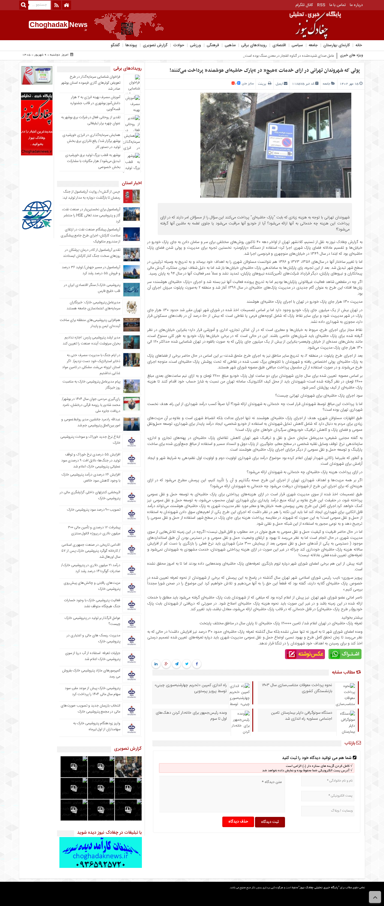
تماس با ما (337, 5)
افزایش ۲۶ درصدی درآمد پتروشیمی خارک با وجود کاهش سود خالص (91, 478)
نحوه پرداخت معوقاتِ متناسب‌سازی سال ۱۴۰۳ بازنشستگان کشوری (297, 688)
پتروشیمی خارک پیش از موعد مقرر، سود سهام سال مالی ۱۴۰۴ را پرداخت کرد (92, 691)
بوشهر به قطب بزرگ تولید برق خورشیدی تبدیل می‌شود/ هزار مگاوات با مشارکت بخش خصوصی (92, 161)
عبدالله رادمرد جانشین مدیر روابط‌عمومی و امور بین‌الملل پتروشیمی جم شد (90, 422)
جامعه (313, 45)
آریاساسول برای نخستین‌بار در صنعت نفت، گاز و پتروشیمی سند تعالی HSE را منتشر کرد (91, 215)
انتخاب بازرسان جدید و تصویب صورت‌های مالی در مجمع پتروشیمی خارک (90, 709)
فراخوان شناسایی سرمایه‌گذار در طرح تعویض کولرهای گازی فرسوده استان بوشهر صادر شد (90, 83)
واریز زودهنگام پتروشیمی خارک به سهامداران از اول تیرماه (96, 726)
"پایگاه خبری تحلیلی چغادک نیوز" (318, 888)
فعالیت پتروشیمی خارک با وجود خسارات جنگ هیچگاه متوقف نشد (92, 603)
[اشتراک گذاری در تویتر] (186, 664)
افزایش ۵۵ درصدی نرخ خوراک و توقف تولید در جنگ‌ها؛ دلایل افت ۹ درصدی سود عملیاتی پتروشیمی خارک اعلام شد (90, 461)
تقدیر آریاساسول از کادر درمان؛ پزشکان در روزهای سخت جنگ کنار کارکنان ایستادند (91, 253)
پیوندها (131, 45)
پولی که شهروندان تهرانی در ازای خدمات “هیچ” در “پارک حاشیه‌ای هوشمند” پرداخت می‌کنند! (265, 70)
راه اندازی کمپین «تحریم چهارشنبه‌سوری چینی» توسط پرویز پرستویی (190, 688)
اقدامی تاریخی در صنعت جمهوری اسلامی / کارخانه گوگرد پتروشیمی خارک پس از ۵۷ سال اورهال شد (91, 551)
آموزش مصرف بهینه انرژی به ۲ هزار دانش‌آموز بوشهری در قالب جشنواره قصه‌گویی (95, 103)
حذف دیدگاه (238, 821)
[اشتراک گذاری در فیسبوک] (197, 664)
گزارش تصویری (155, 45)
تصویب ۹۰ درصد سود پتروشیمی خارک (93, 510)
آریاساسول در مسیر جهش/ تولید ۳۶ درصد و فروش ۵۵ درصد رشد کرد (91, 270)
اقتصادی (279, 45)
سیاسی (297, 45)
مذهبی (230, 45)
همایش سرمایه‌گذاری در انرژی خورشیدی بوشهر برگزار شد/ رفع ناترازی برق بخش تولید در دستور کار (91, 141)
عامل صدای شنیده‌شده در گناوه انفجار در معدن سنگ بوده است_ (288, 56)
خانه (359, 45)
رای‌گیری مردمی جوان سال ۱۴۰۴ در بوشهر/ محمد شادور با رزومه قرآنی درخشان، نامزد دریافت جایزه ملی (91, 405)
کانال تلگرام (304, 5)
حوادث (178, 45)
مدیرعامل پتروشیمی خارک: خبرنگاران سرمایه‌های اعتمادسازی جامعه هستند (93, 305)
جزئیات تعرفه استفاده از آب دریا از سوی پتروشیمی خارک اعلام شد (92, 656)
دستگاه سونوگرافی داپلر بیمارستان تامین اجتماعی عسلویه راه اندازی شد (301, 716)
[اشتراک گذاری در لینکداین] (156, 664)
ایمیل (279, 84)
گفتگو (115, 45)
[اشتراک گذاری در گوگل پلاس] (166, 664)
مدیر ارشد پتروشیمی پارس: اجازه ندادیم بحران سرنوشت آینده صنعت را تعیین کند (91, 340)
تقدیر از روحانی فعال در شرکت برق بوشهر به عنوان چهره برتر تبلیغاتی (90, 120)
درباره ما (356, 5)
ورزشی (195, 45)
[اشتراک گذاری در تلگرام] (176, 664)
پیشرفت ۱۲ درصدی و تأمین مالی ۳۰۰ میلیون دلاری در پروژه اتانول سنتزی (94, 530)
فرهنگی (213, 45)
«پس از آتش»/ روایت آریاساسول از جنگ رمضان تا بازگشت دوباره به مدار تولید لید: (91, 195)
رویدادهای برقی (254, 45)
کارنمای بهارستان (336, 45)
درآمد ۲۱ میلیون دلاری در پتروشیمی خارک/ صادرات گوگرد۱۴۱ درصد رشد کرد (90, 568)
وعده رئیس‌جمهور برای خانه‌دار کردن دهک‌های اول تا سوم (191, 716)
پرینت (263, 84)
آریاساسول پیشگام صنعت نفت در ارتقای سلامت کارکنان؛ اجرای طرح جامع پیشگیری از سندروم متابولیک (90, 235)
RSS (321, 5)
